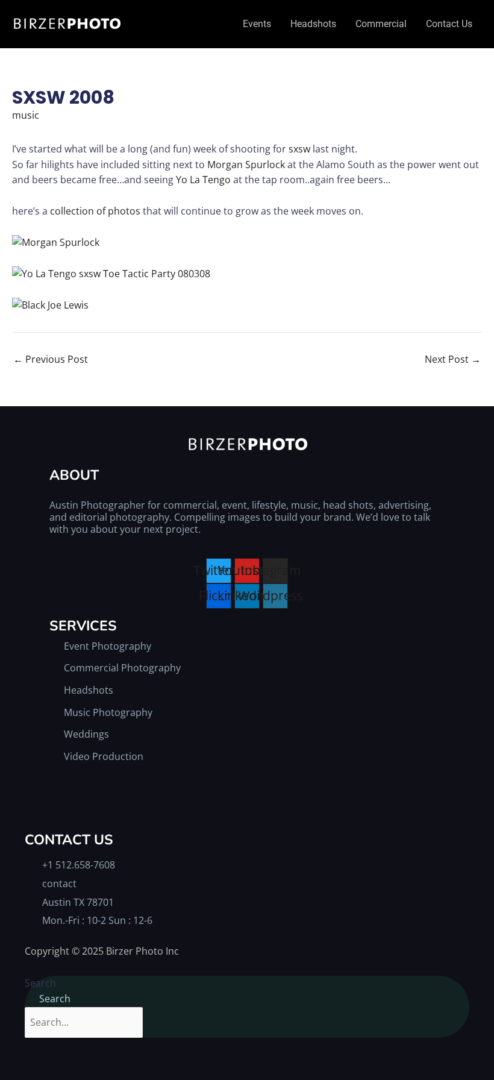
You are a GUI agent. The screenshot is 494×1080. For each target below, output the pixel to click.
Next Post (453, 359)
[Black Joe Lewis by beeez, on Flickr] (50, 304)
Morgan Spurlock (247, 164)
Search (40, 983)
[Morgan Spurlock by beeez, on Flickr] (55, 241)
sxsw (299, 148)
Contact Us (449, 24)
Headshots (313, 24)
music (25, 115)
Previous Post (50, 359)
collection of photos (95, 211)
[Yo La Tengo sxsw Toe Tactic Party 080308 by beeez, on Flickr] (111, 273)
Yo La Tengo (203, 179)
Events (257, 24)
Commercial (381, 24)
